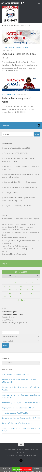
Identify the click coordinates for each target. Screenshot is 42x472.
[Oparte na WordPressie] (12, 455)
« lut (18, 300)
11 (15, 286)
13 (26, 286)
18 (15, 289)
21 (32, 289)
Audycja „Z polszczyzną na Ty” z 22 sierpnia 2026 (21, 187)
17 (10, 289)
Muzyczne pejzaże (8, 94)
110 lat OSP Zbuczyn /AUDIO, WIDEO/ (15, 413)
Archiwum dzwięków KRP (12, 2)
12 (21, 286)
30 (4, 296)
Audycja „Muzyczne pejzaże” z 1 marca (18, 100)
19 (21, 289)
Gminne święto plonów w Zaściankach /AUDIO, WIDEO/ (21, 418)
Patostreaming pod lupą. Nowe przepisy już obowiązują (21, 402)
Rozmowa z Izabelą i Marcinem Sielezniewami (20, 182)
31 (10, 296)
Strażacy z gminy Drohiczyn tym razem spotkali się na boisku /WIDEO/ (21, 396)
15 (37, 286)
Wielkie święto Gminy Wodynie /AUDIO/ (15, 374)
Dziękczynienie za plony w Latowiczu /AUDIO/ (18, 408)
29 (37, 293)
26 (21, 293)
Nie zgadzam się (25, 469)
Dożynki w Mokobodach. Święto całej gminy (17, 423)
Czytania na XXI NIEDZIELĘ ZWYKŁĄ (16, 153)
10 (10, 286)
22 (37, 289)
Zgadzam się (17, 469)
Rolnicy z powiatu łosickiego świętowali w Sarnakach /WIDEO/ (20, 388)
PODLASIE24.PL (7, 370)
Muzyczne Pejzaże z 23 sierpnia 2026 (17, 148)
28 (32, 293)
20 (26, 289)
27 (26, 293)
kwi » (23, 300)
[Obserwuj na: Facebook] (39, 125)
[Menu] (39, 3)
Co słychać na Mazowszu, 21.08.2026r (17, 205)
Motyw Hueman (31, 455)
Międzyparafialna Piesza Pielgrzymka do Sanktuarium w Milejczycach (20, 380)
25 (15, 293)
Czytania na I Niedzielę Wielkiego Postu (19, 55)
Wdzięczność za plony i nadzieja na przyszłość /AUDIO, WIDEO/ (21, 429)
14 (32, 286)
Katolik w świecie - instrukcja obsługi (16, 47)
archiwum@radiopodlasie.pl (17, 322)
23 (4, 293)
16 (4, 289)
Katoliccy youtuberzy (11, 192)
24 (10, 293)
